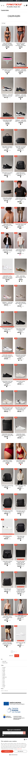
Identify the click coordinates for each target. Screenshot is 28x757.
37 (4, 686)
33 (4, 682)
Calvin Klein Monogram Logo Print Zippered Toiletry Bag (20, 147)
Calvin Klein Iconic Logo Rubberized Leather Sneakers (7, 382)
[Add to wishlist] (6, 42)
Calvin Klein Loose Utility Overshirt (20, 486)
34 (4, 684)
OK (17, 655)
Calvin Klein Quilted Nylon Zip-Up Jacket (20, 617)
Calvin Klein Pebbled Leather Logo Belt (7, 198)
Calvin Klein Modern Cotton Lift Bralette (20, 461)
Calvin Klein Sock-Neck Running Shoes (7, 329)
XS (4, 667)
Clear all (11, 655)
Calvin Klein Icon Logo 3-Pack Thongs (7, 70)
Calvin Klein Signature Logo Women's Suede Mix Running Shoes (7, 356)
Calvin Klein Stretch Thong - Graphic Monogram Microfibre (21, 44)
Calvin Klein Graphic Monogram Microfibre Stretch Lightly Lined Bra (7, 44)
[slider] (1, 693)
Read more (19, 748)
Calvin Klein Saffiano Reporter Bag (7, 562)
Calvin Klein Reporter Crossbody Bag (20, 511)
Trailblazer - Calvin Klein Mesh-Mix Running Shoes (20, 70)
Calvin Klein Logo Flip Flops (20, 643)
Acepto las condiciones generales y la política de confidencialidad (15, 735)
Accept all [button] (7, 751)
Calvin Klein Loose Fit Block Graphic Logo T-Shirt (21, 251)
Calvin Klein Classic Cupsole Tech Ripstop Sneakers (20, 435)
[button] (14, 754)
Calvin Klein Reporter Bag (7, 485)
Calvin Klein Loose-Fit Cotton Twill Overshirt (7, 250)
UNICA (5, 677)
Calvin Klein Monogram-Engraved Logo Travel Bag (7, 147)
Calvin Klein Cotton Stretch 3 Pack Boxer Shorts (7, 617)
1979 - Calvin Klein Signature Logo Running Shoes (20, 277)
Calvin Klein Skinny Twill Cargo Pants (20, 225)
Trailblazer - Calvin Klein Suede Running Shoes (7, 95)
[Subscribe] (24, 732)
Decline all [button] (20, 751)
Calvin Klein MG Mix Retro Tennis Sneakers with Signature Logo (7, 409)
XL (4, 673)
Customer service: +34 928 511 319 (7, 0)
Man (4, 661)
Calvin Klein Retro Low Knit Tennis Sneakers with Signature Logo (20, 409)
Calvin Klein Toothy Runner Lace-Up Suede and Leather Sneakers (7, 277)
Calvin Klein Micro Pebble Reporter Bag (20, 173)
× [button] (26, 739)
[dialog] (14, 747)
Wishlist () (25, 0)
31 (3, 680)
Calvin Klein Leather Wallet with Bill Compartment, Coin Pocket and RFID (20, 563)
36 (4, 685)
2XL (4, 674)
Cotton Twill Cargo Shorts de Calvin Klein (7, 643)
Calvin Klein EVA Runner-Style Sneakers (7, 173)
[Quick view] (8, 42)
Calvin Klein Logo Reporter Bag (20, 537)
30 (4, 678)
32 (4, 681)
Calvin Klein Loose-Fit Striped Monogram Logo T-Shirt (20, 199)
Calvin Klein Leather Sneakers (20, 382)
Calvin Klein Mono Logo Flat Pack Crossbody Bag (7, 435)
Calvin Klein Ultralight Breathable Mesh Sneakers (7, 121)
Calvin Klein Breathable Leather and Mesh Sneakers (20, 356)
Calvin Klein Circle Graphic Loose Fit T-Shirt (7, 225)
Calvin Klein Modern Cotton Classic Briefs (7, 461)
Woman (5, 662)
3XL (4, 675)
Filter (4, 23)
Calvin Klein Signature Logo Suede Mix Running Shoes (20, 303)
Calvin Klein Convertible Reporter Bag (7, 511)
